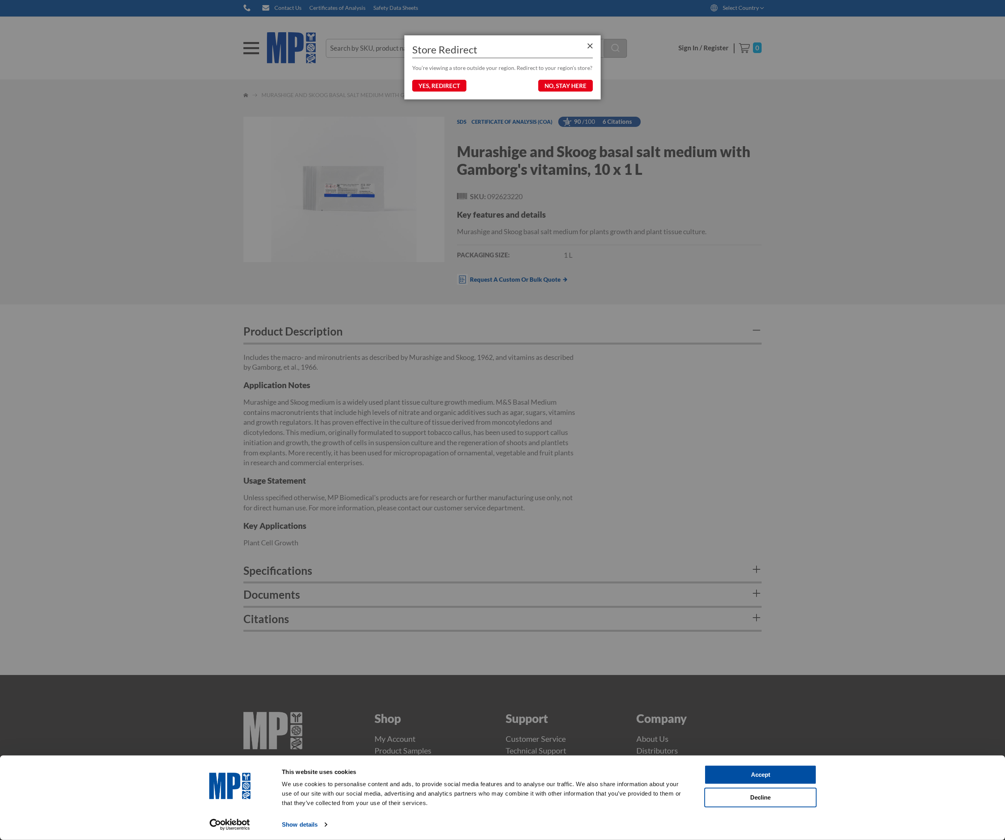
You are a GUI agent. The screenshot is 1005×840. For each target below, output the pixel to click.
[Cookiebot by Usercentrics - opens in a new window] (230, 825)
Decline (760, 797)
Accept (760, 774)
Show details (300, 824)
